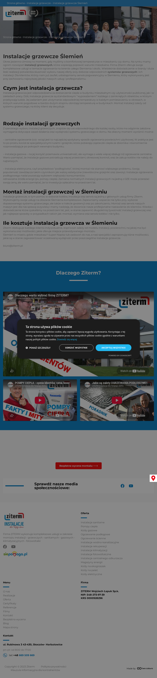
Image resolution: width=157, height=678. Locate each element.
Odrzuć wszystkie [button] (76, 347)
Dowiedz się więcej (67, 339)
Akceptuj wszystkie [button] (113, 347)
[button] (38, 347)
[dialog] (78, 339)
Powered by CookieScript (120, 355)
